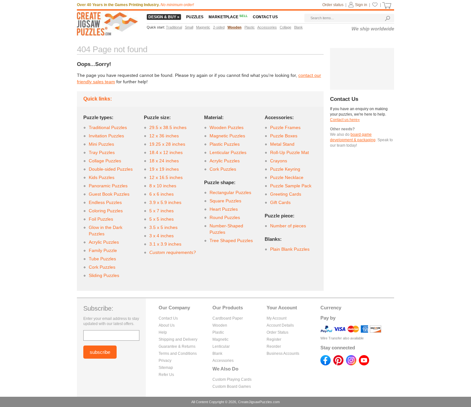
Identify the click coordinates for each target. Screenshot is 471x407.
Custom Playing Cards (232, 379)
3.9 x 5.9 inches (165, 202)
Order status (332, 5)
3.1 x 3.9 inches (165, 244)
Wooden (219, 325)
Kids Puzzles (101, 177)
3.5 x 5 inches (163, 227)
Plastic (218, 332)
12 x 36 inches (164, 135)
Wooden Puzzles (227, 127)
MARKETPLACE (228, 17)
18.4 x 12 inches (166, 152)
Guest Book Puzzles (109, 194)
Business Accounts (283, 353)
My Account (276, 318)
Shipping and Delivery (178, 339)
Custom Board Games (231, 386)
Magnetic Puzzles (227, 135)
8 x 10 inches (162, 185)
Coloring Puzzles (106, 210)
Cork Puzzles (102, 267)
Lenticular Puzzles (228, 152)
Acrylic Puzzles (104, 242)
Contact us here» (345, 120)
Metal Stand (282, 144)
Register (274, 339)
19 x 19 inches (164, 169)
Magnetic (220, 339)
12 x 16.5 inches (166, 177)
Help (163, 332)
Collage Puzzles (105, 160)
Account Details (280, 325)
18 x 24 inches (164, 160)
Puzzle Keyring (285, 169)
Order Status (277, 332)
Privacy (165, 360)
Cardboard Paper (227, 318)
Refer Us (166, 374)
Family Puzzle (103, 250)
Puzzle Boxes (283, 135)
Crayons (278, 160)
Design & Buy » (163, 17)
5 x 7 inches (161, 210)
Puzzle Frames (285, 127)
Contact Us (168, 318)
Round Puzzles (225, 217)
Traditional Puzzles (108, 127)
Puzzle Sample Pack (290, 185)
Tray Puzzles (102, 152)
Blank (217, 353)
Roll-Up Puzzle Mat (289, 152)
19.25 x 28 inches (167, 144)
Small (189, 27)
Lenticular (221, 346)
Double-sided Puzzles (111, 169)
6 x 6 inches (161, 194)
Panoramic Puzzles (108, 185)
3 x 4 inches (161, 235)
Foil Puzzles (101, 219)
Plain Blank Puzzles (290, 249)
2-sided (219, 27)
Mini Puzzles (101, 144)
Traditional (174, 27)
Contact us (265, 17)
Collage (285, 27)
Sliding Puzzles (104, 275)
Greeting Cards (285, 194)
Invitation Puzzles (106, 135)
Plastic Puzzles (225, 144)
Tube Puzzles (102, 258)
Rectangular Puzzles (230, 192)
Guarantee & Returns (177, 346)
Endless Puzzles (105, 202)
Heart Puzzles (224, 209)
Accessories (223, 360)
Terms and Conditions (178, 353)
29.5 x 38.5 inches (167, 127)
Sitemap (166, 367)
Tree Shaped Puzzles (231, 240)
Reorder (274, 346)
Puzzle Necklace (286, 177)
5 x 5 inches (161, 219)
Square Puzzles (225, 200)
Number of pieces (288, 225)
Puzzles (194, 17)
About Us (167, 325)
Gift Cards (280, 202)
